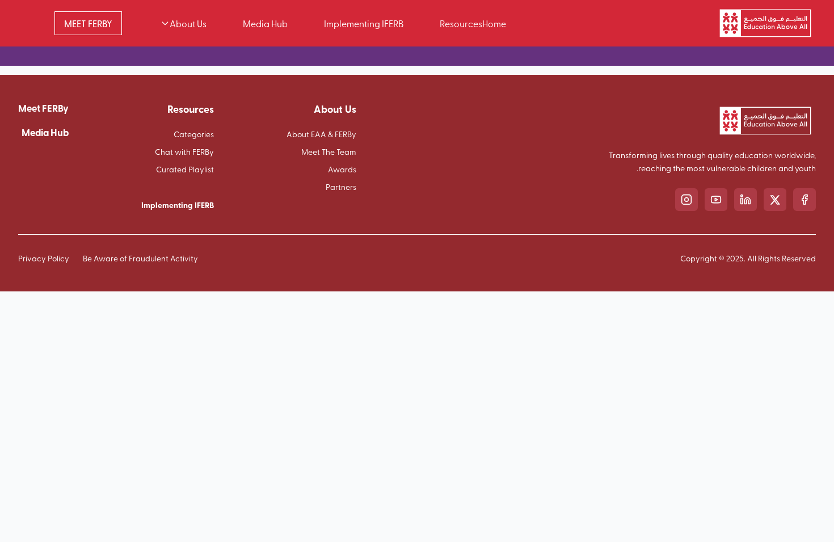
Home (494, 23)
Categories (194, 134)
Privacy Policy (43, 258)
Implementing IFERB (363, 23)
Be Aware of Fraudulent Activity (140, 258)
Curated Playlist (185, 169)
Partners (341, 186)
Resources (461, 23)
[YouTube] (716, 199)
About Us (188, 23)
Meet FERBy (43, 108)
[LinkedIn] (745, 199)
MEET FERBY (88, 23)
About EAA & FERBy (321, 134)
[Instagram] (686, 199)
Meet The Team (328, 151)
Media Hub (265, 23)
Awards (342, 169)
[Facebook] (804, 199)
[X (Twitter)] (775, 199)
